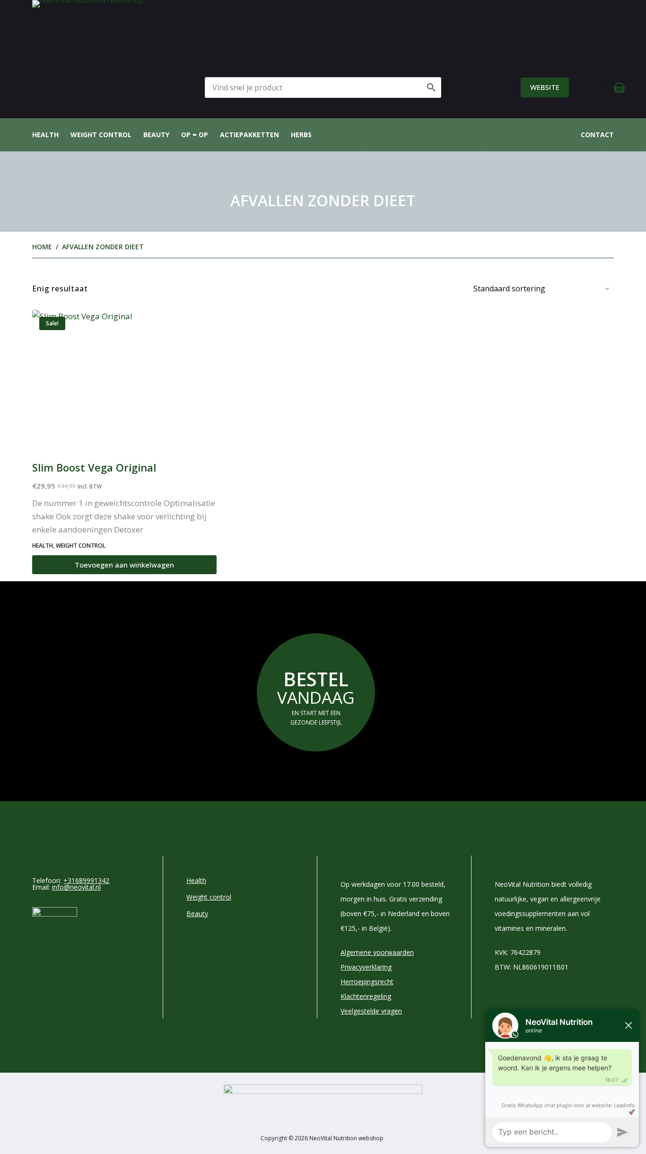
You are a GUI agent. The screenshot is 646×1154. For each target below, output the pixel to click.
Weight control (100, 134)
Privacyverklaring (366, 966)
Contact (597, 134)
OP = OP (194, 134)
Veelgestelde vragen (371, 1010)
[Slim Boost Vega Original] (124, 379)
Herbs (301, 134)
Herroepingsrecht (366, 981)
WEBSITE (544, 87)
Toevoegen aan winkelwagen (124, 564)
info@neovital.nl (76, 887)
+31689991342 (86, 880)
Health (45, 134)
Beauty (156, 134)
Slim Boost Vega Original (94, 467)
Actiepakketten (249, 134)
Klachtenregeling (365, 996)
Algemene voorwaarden (377, 952)
